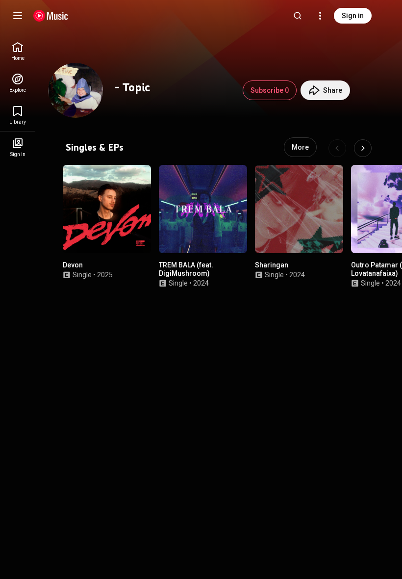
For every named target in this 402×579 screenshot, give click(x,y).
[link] (17, 51)
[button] (135, 237)
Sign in (353, 16)
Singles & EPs (95, 147)
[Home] (50, 16)
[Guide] (18, 16)
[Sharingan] (299, 209)
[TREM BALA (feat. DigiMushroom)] (203, 209)
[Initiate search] (297, 16)
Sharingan (271, 265)
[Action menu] (139, 178)
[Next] (362, 148)
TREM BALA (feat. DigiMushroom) (186, 269)
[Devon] (107, 209)
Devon (73, 265)
